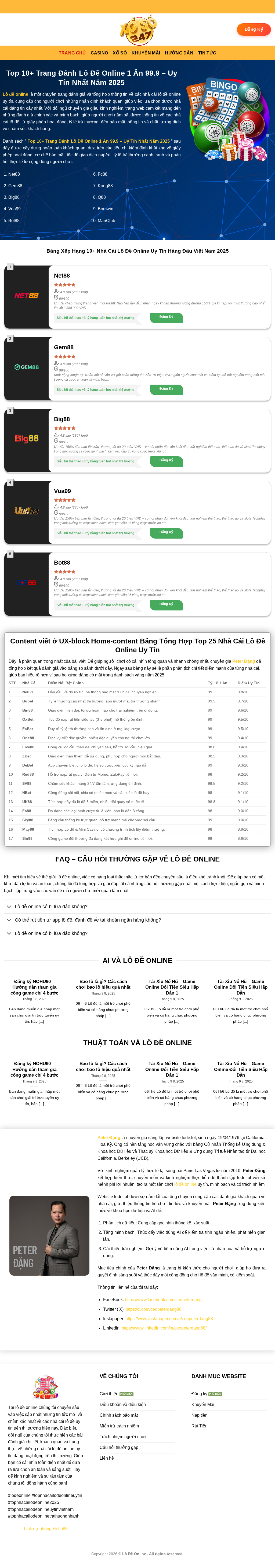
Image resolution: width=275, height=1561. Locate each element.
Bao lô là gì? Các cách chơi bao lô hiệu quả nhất (103, 984)
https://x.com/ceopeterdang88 (154, 1309)
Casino (99, 53)
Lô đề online (15, 94)
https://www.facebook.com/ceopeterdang (163, 1299)
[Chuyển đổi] (9, 907)
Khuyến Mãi (146, 53)
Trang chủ (72, 53)
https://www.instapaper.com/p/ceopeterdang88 (169, 1318)
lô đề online (185, 1184)
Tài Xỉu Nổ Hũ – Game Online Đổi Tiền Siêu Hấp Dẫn (240, 987)
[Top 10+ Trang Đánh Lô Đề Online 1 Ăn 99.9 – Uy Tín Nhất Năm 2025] (137, 29)
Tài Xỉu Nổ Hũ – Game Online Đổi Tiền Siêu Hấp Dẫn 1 (172, 987)
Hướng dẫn (179, 53)
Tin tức (207, 53)
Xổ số (120, 53)
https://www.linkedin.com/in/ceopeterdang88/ (164, 1328)
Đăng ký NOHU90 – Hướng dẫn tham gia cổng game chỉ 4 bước (34, 987)
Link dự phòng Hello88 (46, 1528)
